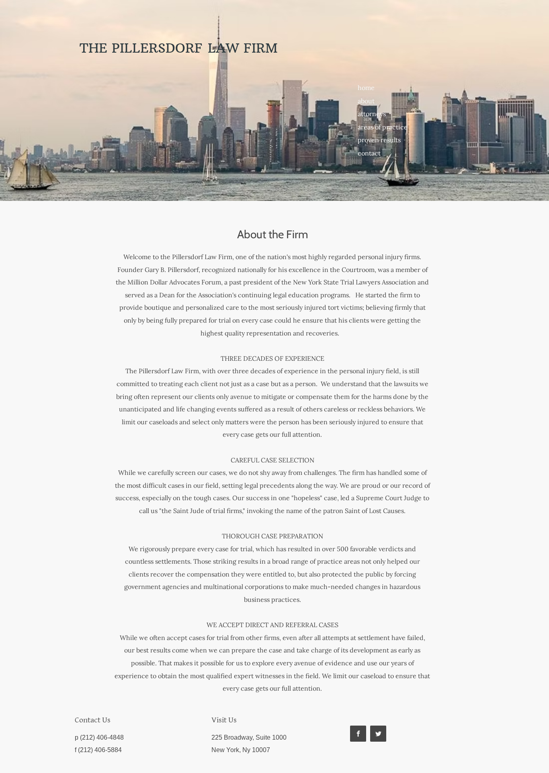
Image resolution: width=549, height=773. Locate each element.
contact (369, 153)
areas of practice (383, 127)
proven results (379, 140)
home (366, 88)
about (366, 101)
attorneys (372, 114)
